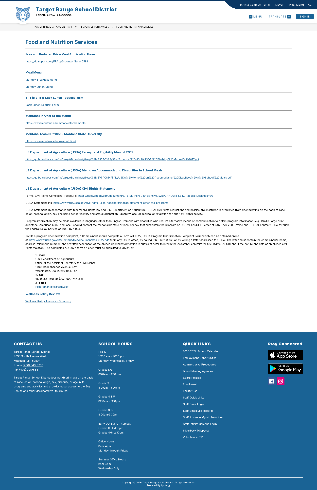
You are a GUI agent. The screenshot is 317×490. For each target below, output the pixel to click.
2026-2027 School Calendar (200, 351)
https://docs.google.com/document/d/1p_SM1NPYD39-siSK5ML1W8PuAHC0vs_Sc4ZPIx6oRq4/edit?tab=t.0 (145, 195)
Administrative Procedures (199, 364)
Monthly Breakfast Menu (41, 79)
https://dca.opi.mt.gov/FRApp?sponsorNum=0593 (56, 61)
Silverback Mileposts (196, 430)
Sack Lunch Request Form (42, 105)
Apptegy (165, 485)
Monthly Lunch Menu (39, 86)
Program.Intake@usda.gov (52, 286)
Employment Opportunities (199, 358)
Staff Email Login (193, 404)
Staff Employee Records (198, 410)
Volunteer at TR (193, 437)
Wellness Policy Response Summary (48, 301)
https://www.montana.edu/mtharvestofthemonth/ (56, 123)
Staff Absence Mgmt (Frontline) (203, 417)
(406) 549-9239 (33, 365)
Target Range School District (53, 26)
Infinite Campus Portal (255, 4)
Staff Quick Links (193, 397)
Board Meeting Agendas (198, 371)
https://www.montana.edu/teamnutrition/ (50, 141)
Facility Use (190, 391)
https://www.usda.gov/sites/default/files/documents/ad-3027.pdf (69, 240)
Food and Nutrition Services (134, 26)
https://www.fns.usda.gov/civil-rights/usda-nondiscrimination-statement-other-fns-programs (110, 202)
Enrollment (190, 384)
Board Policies (192, 377)
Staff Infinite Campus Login (200, 424)
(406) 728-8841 (29, 369)
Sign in (305, 16)
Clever (279, 4)
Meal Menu (296, 4)
